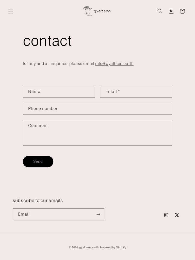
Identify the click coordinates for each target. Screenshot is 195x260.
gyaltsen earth (89, 247)
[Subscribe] (98, 214)
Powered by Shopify (113, 247)
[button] (10, 11)
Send (38, 161)
